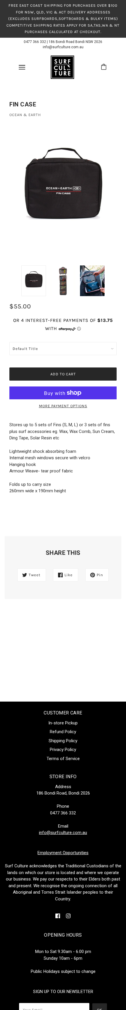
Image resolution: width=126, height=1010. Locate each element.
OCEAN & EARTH (25, 115)
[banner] (62, 66)
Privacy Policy (63, 749)
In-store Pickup (63, 723)
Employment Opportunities (63, 852)
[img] (57, 915)
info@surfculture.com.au (63, 47)
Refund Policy (63, 731)
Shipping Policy (63, 740)
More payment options (63, 406)
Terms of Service (63, 758)
